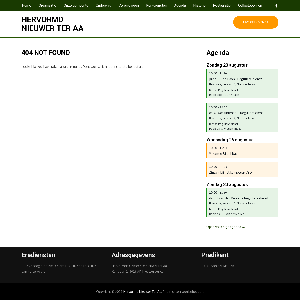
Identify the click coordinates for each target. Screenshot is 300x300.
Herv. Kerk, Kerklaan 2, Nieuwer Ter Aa (232, 84)
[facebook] (273, 5)
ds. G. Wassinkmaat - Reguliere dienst (237, 112)
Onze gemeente (76, 5)
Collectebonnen (250, 5)
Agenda (180, 5)
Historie (199, 5)
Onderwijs (103, 5)
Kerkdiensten (156, 5)
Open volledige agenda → (225, 227)
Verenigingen (129, 5)
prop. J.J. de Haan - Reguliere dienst (235, 79)
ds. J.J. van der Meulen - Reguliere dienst (239, 198)
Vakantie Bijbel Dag (223, 153)
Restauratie (222, 5)
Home (26, 5)
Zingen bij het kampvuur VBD (230, 172)
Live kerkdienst (256, 22)
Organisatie (47, 5)
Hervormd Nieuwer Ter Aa (53, 24)
